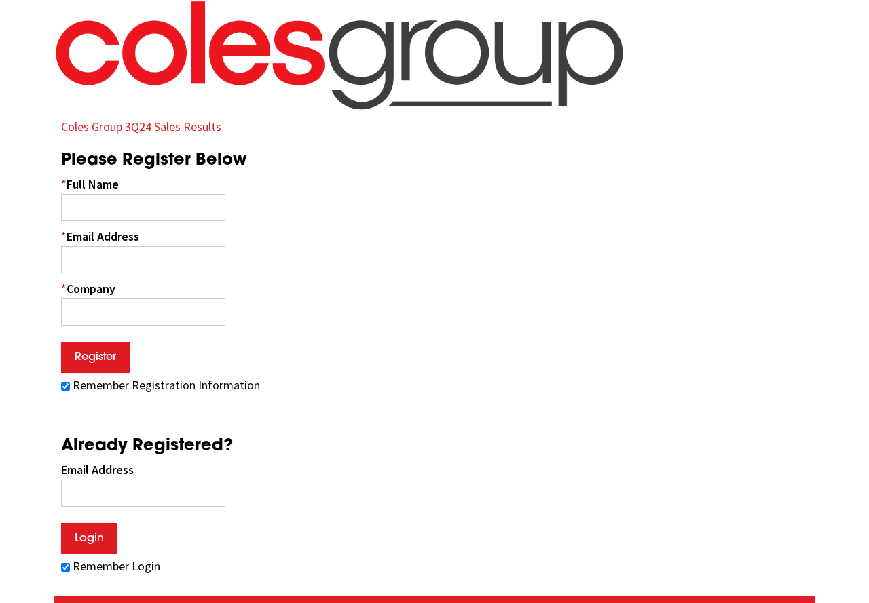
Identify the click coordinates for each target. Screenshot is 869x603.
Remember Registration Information (166, 385)
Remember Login (116, 566)
